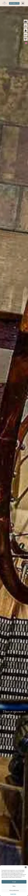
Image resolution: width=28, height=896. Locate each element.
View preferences (14, 890)
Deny (14, 886)
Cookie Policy (13, 894)
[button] (25, 867)
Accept (14, 882)
